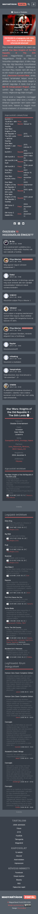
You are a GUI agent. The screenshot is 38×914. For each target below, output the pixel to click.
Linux (10, 447)
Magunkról (19, 843)
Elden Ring (8, 521)
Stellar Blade (9, 608)
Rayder (13, 343)
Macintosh (17, 447)
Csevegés (8, 722)
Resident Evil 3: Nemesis (13, 648)
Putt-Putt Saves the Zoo (13, 597)
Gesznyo (29, 495)
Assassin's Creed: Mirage (14, 751)
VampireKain (15, 369)
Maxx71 (18, 758)
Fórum (19, 828)
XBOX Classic (17, 449)
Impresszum (19, 863)
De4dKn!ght (16, 782)
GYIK (19, 832)
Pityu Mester (15, 259)
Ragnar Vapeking (12, 642)
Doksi (12, 275)
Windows (25, 447)
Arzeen (29, 638)
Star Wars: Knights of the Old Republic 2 (10, 184)
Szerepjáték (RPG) (12, 440)
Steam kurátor (19, 876)
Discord (19, 856)
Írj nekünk (19, 852)
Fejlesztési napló (19, 887)
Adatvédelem (19, 860)
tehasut (13, 308)
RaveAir (20, 152)
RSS (19, 883)
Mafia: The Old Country (13, 627)
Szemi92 (17, 747)
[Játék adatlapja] (27, 415)
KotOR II (8, 152)
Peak (6, 545)
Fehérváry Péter (11, 640)
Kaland (30, 440)
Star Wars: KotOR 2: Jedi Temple (10, 145)
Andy (19, 214)
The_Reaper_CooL (12, 529)
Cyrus (20, 135)
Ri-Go (12, 241)
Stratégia (23, 440)
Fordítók (19, 836)
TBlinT (24, 623)
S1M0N (13, 385)
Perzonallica (22, 908)
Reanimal (8, 556)
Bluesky (19, 880)
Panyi (21, 30)
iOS (24, 449)
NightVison (29, 640)
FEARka (18, 623)
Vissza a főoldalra (20, 12)
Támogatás (19, 839)
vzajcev (13, 295)
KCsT (28, 593)
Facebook (19, 872)
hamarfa (30, 604)
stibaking (14, 356)
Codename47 (10, 623)
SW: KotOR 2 (10, 157)
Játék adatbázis (19, 825)
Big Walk (8, 534)
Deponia (8, 580)
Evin (27, 575)
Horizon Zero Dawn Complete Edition (19, 673)
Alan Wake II (9, 567)
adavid (18, 692)
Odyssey (19, 461)
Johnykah (21, 640)
